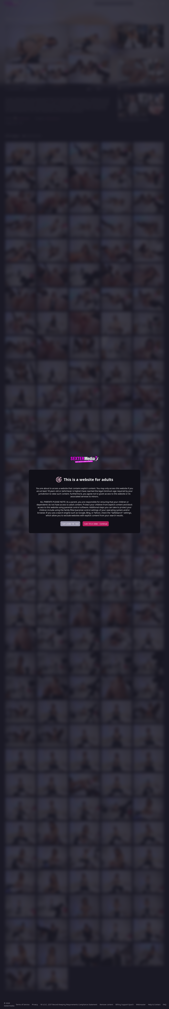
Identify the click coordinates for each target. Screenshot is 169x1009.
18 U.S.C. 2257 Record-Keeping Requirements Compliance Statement (68, 1004)
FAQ (164, 1004)
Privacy (35, 1004)
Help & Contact (154, 1004)
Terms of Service (22, 1004)
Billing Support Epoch (125, 1004)
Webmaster (141, 1004)
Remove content (106, 1004)
